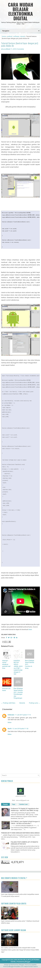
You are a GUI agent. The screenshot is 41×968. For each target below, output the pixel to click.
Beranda (22, 703)
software (16, 36)
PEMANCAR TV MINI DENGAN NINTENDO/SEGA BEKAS (20, 833)
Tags (13, 804)
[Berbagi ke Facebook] (10, 642)
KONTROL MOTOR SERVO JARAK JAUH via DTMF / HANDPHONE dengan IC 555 (18, 667)
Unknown (11, 715)
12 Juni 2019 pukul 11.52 (20, 728)
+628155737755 (20, 796)
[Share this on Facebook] (7, 637)
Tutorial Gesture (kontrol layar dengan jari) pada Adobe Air (19, 44)
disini (30, 629)
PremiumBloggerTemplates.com (13, 966)
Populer (5, 804)
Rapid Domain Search (31, 966)
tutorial (22, 36)
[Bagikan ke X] (7, 642)
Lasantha (33, 964)
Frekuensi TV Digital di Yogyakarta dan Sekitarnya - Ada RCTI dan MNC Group (25, 809)
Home (4, 36)
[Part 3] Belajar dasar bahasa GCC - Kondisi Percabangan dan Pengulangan (18, 693)
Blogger (27, 962)
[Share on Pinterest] (14, 637)
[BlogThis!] (5, 642)
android (9, 36)
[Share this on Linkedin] (16, 637)
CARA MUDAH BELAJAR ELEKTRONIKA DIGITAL (20, 11)
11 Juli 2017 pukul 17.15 (23, 715)
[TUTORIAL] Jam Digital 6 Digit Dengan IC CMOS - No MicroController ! (25, 822)
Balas (9, 722)
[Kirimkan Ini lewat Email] (3, 642)
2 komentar (20, 49)
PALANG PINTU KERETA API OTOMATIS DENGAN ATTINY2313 (24, 843)
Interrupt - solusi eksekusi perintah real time (6, 664)
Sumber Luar (23, 804)
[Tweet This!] (9, 637)
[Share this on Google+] (11, 637)
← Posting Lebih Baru (8, 703)
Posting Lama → (34, 703)
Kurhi (10, 728)
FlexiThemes (14, 964)
